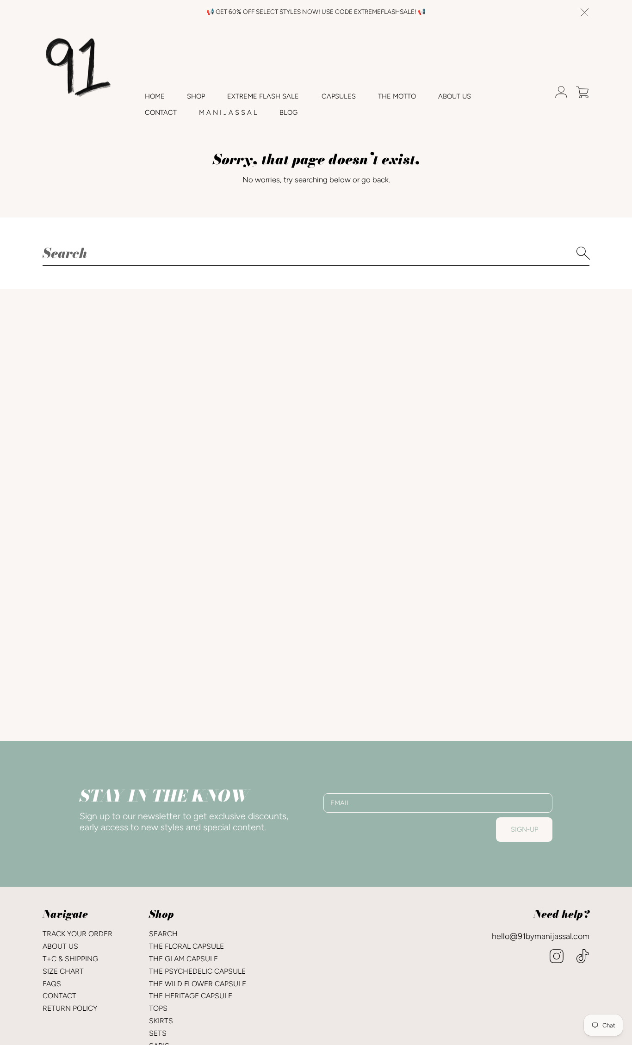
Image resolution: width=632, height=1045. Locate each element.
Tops (158, 1008)
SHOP (196, 96)
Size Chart (63, 971)
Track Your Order (77, 933)
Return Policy (70, 1008)
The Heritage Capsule (190, 995)
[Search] (584, 253)
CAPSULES (339, 96)
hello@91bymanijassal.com (540, 936)
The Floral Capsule (186, 946)
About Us (60, 946)
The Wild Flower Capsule (197, 983)
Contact (59, 995)
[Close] (585, 12)
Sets (158, 1033)
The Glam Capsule (183, 958)
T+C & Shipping (70, 958)
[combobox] (316, 253)
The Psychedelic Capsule (197, 971)
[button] (582, 92)
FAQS (52, 983)
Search (163, 933)
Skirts (161, 1020)
